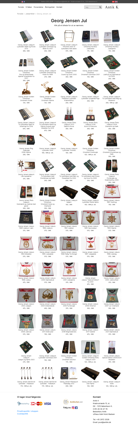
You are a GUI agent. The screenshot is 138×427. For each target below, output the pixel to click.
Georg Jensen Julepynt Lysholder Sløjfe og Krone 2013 (26, 46)
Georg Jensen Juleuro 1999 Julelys (26, 279)
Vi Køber (29, 7)
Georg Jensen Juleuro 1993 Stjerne (112, 227)
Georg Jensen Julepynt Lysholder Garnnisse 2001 (47, 357)
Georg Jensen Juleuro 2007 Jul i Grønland (112, 305)
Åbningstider (50, 7)
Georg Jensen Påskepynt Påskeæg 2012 (69, 382)
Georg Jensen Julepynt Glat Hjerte (90, 382)
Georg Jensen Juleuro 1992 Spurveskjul (90, 227)
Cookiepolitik (22, 414)
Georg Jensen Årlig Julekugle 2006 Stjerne (26, 150)
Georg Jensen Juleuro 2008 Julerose (26, 331)
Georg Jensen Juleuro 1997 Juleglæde (90, 253)
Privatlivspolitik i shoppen (27, 411)
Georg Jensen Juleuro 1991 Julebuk (69, 227)
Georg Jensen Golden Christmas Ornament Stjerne (47, 98)
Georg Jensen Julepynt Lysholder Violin (47, 149)
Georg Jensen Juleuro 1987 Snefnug (112, 201)
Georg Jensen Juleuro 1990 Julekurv (48, 227)
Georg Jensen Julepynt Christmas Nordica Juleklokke (90, 46)
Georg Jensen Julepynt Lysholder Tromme (69, 149)
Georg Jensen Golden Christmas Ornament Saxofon (69, 357)
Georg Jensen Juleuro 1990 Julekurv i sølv (26, 227)
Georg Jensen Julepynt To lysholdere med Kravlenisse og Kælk (47, 176)
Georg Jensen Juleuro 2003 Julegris (26, 305)
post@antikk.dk (104, 422)
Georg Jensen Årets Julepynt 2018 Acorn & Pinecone (90, 124)
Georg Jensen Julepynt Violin (112, 382)
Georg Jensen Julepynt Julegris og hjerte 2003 (26, 357)
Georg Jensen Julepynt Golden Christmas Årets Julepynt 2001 (90, 357)
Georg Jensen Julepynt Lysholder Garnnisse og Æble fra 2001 (47, 46)
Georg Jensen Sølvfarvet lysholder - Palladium (26, 382)
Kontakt (59, 7)
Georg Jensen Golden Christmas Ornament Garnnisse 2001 (90, 72)
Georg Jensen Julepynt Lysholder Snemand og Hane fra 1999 (47, 72)
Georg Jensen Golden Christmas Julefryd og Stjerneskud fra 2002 (111, 73)
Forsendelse (38, 7)
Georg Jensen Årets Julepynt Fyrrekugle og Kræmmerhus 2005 (112, 177)
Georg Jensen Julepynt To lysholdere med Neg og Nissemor (111, 98)
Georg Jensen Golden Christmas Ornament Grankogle (90, 150)
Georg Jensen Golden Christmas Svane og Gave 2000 (69, 72)
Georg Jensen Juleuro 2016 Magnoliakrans (69, 331)
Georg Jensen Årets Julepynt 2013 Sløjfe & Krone (69, 124)
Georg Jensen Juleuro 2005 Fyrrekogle (69, 305)
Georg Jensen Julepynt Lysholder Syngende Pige (90, 97)
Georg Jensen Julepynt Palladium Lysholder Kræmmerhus (69, 98)
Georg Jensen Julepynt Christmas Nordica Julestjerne (112, 46)
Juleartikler (30, 14)
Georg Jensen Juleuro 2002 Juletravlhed (112, 279)
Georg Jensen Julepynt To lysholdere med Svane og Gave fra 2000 (90, 176)
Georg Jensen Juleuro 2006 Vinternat (90, 305)
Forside (21, 7)
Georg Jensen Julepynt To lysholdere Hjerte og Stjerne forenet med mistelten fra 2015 (47, 125)
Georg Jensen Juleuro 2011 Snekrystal (48, 331)
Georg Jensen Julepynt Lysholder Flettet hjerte (90, 201)
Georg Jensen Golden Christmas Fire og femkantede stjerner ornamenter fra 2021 (26, 74)
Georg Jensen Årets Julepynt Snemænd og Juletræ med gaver (26, 203)
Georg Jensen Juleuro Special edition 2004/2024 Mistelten (111, 357)
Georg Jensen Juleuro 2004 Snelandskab (48, 305)
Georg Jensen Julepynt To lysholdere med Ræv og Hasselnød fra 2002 (69, 176)
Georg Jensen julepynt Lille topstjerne (26, 175)
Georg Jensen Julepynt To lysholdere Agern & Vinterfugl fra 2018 (26, 124)
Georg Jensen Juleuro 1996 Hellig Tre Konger (69, 253)
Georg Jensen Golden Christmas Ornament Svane (26, 98)
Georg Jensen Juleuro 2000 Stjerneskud (48, 279)
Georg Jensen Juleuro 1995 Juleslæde (48, 253)
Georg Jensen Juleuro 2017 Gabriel (90, 331)
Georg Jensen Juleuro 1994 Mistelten (26, 253)
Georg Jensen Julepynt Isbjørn (69, 201)
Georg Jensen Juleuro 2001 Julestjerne (69, 279)
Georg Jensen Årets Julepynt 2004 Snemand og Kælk (112, 124)
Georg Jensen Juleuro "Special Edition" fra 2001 (90, 280)
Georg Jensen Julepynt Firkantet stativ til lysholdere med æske (69, 46)
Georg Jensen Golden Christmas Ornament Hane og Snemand (47, 203)
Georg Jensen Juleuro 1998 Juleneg (112, 253)
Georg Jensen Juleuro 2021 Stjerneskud (112, 331)
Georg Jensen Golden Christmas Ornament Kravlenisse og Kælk (112, 151)
